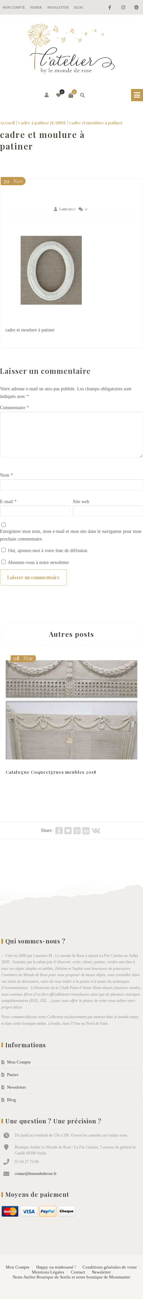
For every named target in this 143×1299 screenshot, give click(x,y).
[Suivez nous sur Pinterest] (136, 8)
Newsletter (58, 7)
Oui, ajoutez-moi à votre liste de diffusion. (47, 550)
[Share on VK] (95, 830)
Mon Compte (14, 7)
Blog (78, 7)
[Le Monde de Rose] (71, 50)
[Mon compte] (47, 95)
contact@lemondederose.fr (36, 1173)
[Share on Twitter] (68, 830)
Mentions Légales (48, 1272)
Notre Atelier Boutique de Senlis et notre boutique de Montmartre (71, 1277)
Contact (78, 1272)
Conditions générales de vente (109, 1267)
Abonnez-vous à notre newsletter (38, 562)
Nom (6, 475)
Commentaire (14, 407)
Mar (23, 658)
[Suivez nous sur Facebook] (109, 8)
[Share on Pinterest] (76, 830)
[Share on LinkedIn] (85, 830)
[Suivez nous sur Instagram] (123, 8)
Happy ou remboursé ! (56, 1267)
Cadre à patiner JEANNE (42, 122)
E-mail (8, 501)
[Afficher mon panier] (71, 95)
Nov (13, 181)
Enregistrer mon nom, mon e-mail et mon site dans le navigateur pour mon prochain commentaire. (70, 535)
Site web (81, 501)
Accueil (7, 122)
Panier (36, 7)
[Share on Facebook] (59, 830)
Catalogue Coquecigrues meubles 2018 (51, 772)
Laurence (67, 208)
